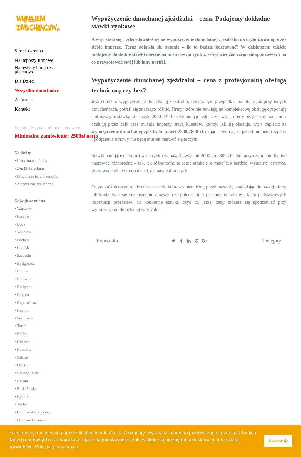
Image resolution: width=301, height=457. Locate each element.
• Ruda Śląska (26, 388)
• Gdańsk (22, 247)
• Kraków (22, 216)
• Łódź (20, 224)
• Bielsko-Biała (27, 373)
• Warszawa (24, 208)
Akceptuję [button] (278, 440)
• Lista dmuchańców (31, 160)
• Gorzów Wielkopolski (33, 412)
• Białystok (24, 286)
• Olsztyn (22, 365)
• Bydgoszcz (25, 263)
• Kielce (21, 334)
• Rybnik (22, 396)
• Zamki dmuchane (30, 168)
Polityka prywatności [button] (56, 446)
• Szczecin (23, 255)
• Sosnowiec (24, 318)
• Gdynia (22, 294)
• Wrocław (23, 232)
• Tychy (21, 404)
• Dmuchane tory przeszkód (36, 176)
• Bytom (21, 381)
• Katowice (23, 279)
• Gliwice (22, 342)
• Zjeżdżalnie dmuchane (34, 184)
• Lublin (21, 271)
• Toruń (20, 326)
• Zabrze (21, 357)
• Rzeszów (23, 349)
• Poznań (22, 240)
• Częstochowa (26, 302)
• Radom (22, 310)
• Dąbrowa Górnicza (30, 420)
